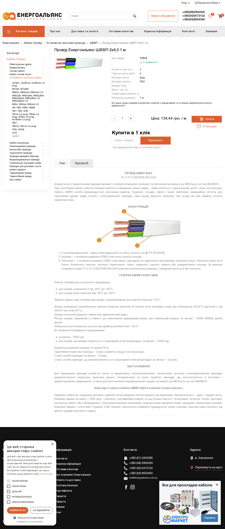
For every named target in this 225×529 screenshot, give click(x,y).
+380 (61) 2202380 (141, 458)
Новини (60, 507)
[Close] (217, 485)
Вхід (185, 3)
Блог (58, 512)
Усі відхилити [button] (41, 510)
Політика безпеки (67, 486)
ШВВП (94, 43)
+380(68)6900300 (193, 12)
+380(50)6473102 (193, 16)
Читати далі (46, 473)
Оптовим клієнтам (121, 31)
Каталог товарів (27, 31)
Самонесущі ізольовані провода (26, 163)
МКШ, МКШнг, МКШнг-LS (25, 104)
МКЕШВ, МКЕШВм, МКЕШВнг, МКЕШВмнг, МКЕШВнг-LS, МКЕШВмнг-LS (28, 98)
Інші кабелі (15, 180)
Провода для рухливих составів (26, 166)
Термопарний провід (20, 173)
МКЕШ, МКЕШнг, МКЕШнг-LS (27, 92)
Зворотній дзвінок (163, 16)
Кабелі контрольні (19, 143)
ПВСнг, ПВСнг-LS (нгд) (24, 126)
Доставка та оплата (84, 31)
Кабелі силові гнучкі (20, 74)
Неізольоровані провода (22, 146)
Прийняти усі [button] (18, 510)
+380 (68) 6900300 (141, 463)
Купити (209, 119)
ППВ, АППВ (18, 130)
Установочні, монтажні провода (65, 43)
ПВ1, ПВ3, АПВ (20, 111)
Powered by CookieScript (30, 521)
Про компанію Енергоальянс (73, 475)
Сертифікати (64, 491)
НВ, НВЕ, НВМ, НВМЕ (23, 108)
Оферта (61, 502)
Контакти (188, 31)
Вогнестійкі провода (20, 150)
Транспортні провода (20, 153)
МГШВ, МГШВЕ (20, 89)
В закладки (209, 127)
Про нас (55, 31)
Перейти (209, 518)
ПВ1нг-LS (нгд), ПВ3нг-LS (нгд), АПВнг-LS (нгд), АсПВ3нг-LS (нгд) (25, 117)
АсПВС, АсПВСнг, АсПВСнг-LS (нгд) (28, 84)
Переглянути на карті (208, 467)
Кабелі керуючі (17, 170)
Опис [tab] (62, 163)
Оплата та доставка (68, 480)
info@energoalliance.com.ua (143, 478)
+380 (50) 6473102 (141, 468)
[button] (30, 518)
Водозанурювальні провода (24, 160)
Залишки (211, 31)
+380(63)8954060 (193, 19)
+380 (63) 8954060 (141, 473)
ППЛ (14, 133)
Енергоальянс (11, 43)
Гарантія (61, 496)
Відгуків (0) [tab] (81, 163)
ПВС (14, 123)
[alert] (30, 482)
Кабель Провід (33, 43)
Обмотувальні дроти (20, 64)
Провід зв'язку (17, 68)
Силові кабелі (17, 71)
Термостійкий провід (20, 176)
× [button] (52, 444)
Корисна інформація (157, 31)
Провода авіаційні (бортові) (24, 156)
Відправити (156, 140)
